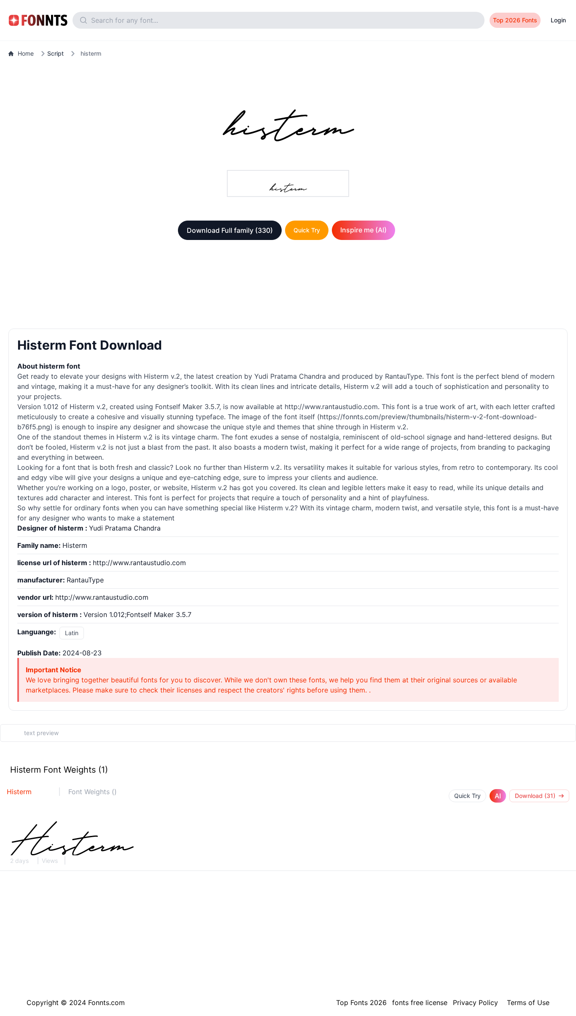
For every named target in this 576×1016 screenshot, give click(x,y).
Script (55, 53)
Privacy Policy (475, 1002)
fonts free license (419, 1002)
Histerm (19, 791)
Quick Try (306, 230)
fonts (111, 508)
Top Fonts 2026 (361, 1002)
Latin (71, 632)
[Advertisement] (288, 286)
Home (26, 53)
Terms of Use (528, 1002)
